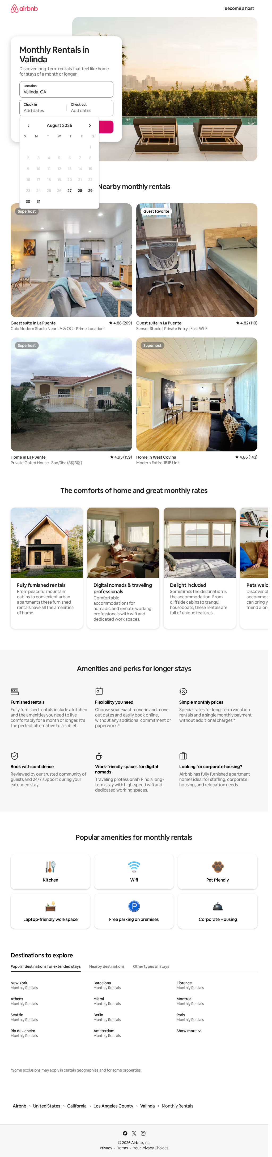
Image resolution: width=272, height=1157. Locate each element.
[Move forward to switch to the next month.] (89, 125)
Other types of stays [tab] (151, 966)
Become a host (239, 8)
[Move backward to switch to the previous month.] (28, 125)
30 (28, 201)
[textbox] (43, 110)
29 (90, 190)
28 (80, 190)
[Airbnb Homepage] (24, 8)
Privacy (106, 1148)
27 (69, 190)
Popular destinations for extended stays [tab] (46, 966)
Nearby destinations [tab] (107, 966)
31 (38, 201)
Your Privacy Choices (150, 1148)
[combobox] (66, 92)
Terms (122, 1148)
